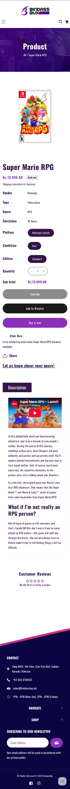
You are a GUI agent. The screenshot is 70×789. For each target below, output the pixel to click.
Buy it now (35, 323)
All (25, 55)
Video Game (34, 202)
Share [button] (13, 355)
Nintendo (32, 193)
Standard (37, 259)
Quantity (9, 271)
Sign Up (56, 743)
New (34, 246)
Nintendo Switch (41, 233)
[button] (3, 21)
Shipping (7, 184)
